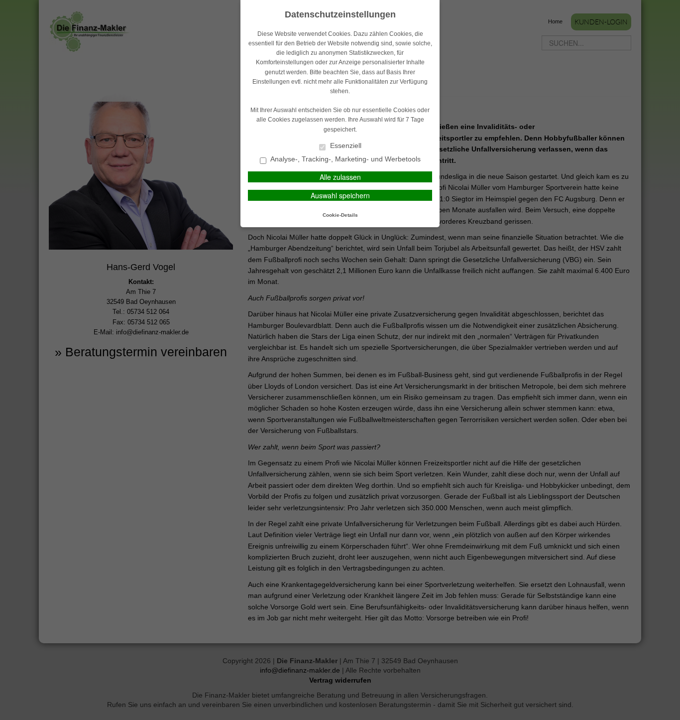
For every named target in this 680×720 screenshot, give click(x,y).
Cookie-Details (340, 215)
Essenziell (344, 145)
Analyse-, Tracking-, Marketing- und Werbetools (345, 159)
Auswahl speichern (340, 195)
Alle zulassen (340, 177)
